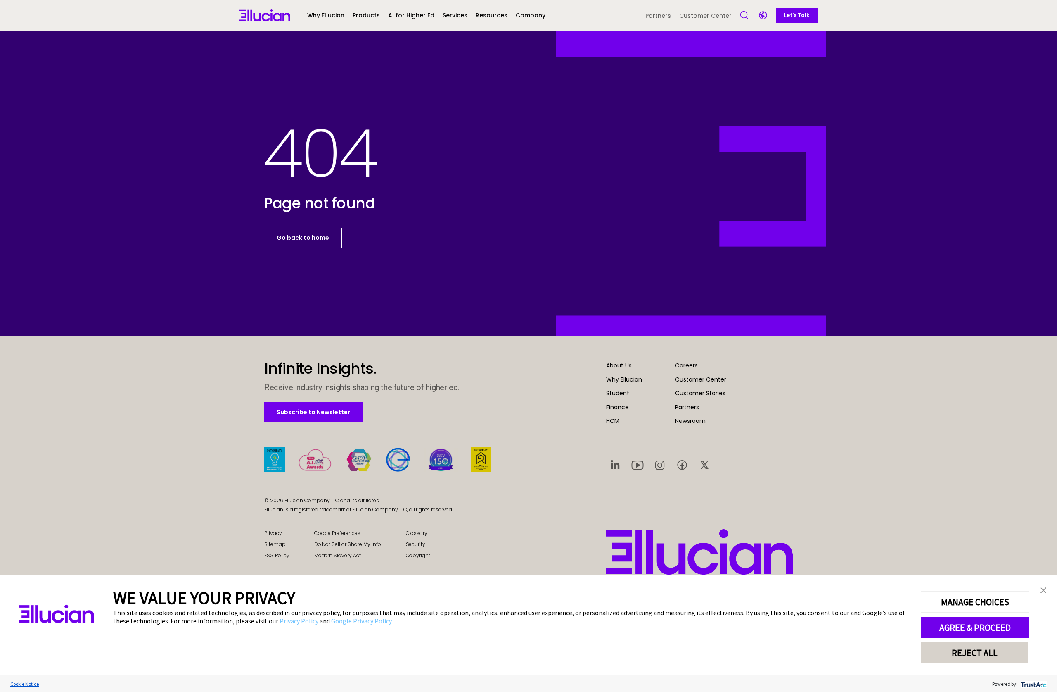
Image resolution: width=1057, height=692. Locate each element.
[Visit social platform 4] (682, 464)
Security (416, 544)
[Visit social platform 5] (704, 464)
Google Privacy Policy (361, 621)
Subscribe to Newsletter (313, 412)
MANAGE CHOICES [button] (975, 602)
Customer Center (705, 16)
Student (617, 393)
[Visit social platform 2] (637, 464)
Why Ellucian (624, 379)
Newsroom (690, 421)
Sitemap (275, 544)
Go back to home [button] (303, 238)
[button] (366, 15)
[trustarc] (1032, 684)
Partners (658, 16)
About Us (619, 365)
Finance (617, 407)
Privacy (273, 533)
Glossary (417, 533)
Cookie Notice (24, 684)
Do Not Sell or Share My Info (347, 544)
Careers (686, 365)
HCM (612, 421)
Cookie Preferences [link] (337, 533)
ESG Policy (276, 555)
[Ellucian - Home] (699, 552)
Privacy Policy (300, 621)
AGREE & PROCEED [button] (975, 627)
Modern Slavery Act (337, 555)
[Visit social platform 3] (660, 464)
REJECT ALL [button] (975, 653)
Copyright (418, 555)
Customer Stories (700, 393)
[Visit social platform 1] (615, 464)
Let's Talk (796, 15)
